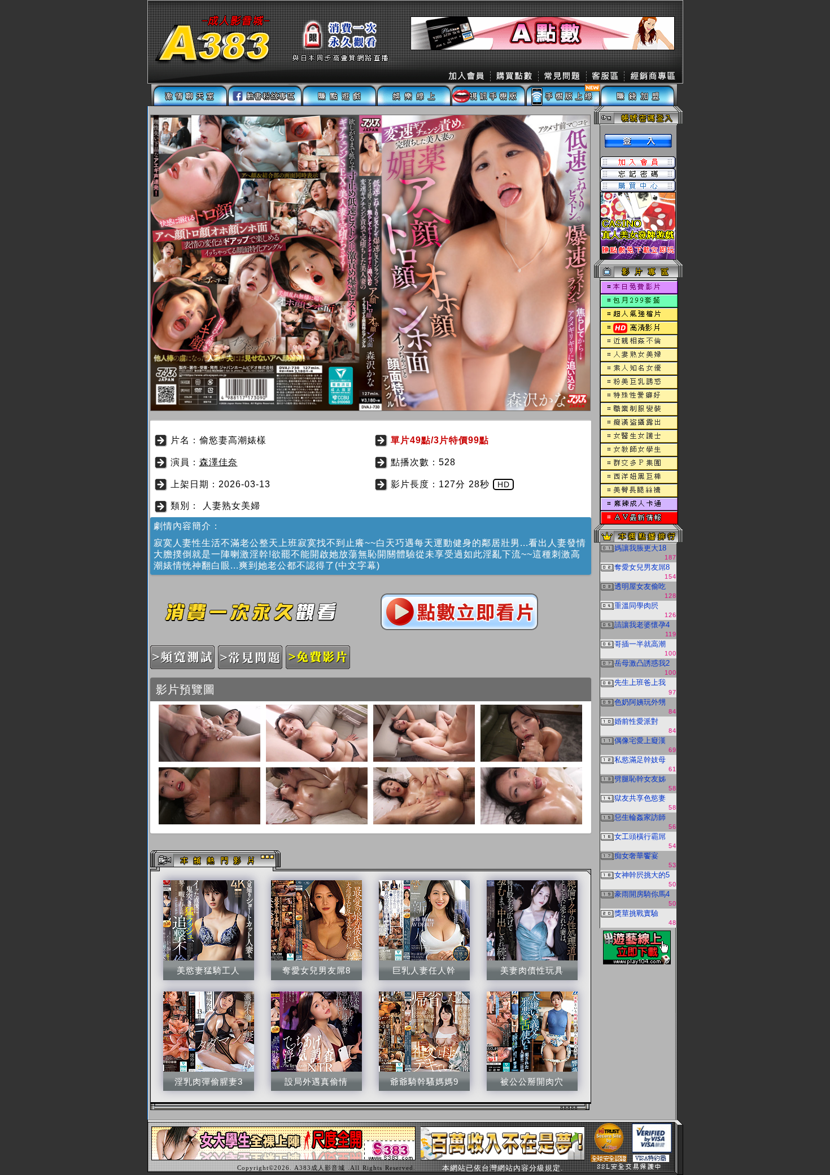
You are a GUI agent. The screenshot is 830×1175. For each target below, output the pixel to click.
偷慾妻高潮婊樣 (233, 440)
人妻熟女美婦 (231, 505)
